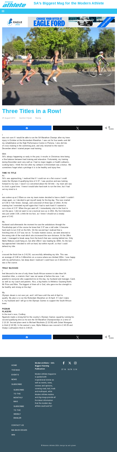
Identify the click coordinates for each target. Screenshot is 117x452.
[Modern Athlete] (14, 4)
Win (13, 435)
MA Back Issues (19, 430)
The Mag (15, 370)
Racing (38, 118)
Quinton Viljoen (25, 118)
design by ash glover (68, 445)
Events (15, 374)
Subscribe (16, 384)
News (14, 379)
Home (14, 365)
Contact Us (17, 425)
